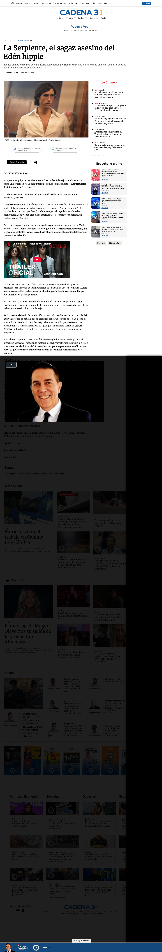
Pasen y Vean (81, 26)
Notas (66, 31)
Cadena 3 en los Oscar (78, 31)
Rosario (92, 18)
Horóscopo (102, 3)
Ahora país (102, 103)
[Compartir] (35, 162)
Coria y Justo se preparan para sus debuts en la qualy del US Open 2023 (110, 147)
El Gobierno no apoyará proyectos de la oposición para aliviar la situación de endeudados (110, 107)
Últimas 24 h (74, 3)
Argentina (69, 18)
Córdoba (81, 18)
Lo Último (59, 18)
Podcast (101, 243)
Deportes (19, 3)
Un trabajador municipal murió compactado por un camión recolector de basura (108, 94)
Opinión (37, 3)
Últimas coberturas (60, 3)
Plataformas (93, 31)
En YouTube (85, 3)
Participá (146, 3)
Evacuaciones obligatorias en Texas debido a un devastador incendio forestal (108, 134)
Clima (94, 3)
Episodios (105, 179)
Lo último (108, 82)
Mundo (103, 18)
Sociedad (102, 90)
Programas (46, 3)
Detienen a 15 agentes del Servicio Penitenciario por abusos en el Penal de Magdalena (110, 121)
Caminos (28, 3)
